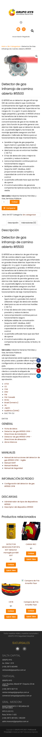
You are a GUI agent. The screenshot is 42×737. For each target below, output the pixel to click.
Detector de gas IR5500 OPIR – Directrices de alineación (17, 438)
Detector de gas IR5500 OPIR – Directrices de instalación (17, 432)
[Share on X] (38, 365)
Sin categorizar (14, 46)
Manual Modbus (11, 465)
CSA (6, 389)
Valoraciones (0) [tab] (28, 222)
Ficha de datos (10, 428)
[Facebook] (18, 29)
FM (5, 394)
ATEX (6, 384)
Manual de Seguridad (13, 468)
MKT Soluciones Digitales (29, 732)
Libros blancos (10, 442)
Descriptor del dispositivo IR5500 (18, 507)
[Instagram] (24, 29)
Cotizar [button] (11, 564)
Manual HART (10, 463)
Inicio (4, 46)
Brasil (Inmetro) (11, 402)
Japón (7, 408)
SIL (5, 405)
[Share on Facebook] (38, 360)
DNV (6, 392)
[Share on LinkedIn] (38, 376)
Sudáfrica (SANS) (11, 410)
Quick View (11, 570)
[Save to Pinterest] (38, 370)
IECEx (6, 400)
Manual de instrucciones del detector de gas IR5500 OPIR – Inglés (22, 458)
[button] (21, 22)
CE (5, 386)
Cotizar (15, 202)
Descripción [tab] (13, 222)
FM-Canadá (9, 397)
